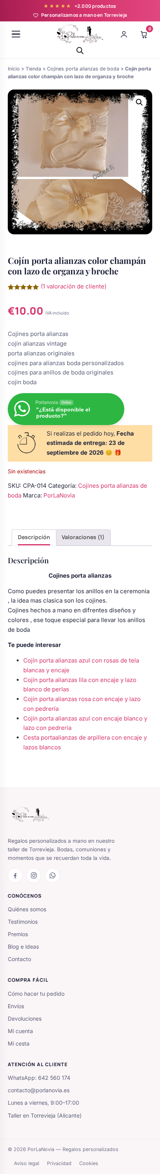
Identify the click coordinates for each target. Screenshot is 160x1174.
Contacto (19, 959)
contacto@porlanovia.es (39, 1090)
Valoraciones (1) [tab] (83, 537)
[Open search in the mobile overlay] (80, 50)
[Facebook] (15, 875)
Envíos (16, 1006)
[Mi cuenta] (124, 34)
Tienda (33, 69)
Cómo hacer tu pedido (36, 993)
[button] (139, 102)
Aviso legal (26, 1163)
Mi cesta (19, 1043)
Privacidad (59, 1163)
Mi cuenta (20, 1031)
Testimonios (23, 921)
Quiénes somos (27, 909)
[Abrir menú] (16, 34)
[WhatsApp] (52, 875)
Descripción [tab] (34, 537)
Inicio (14, 69)
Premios (18, 934)
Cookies (88, 1163)
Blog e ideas (23, 946)
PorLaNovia (59, 495)
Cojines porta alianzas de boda (83, 69)
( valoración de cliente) (73, 286)
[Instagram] (33, 875)
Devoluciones (25, 1018)
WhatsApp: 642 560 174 (39, 1077)
